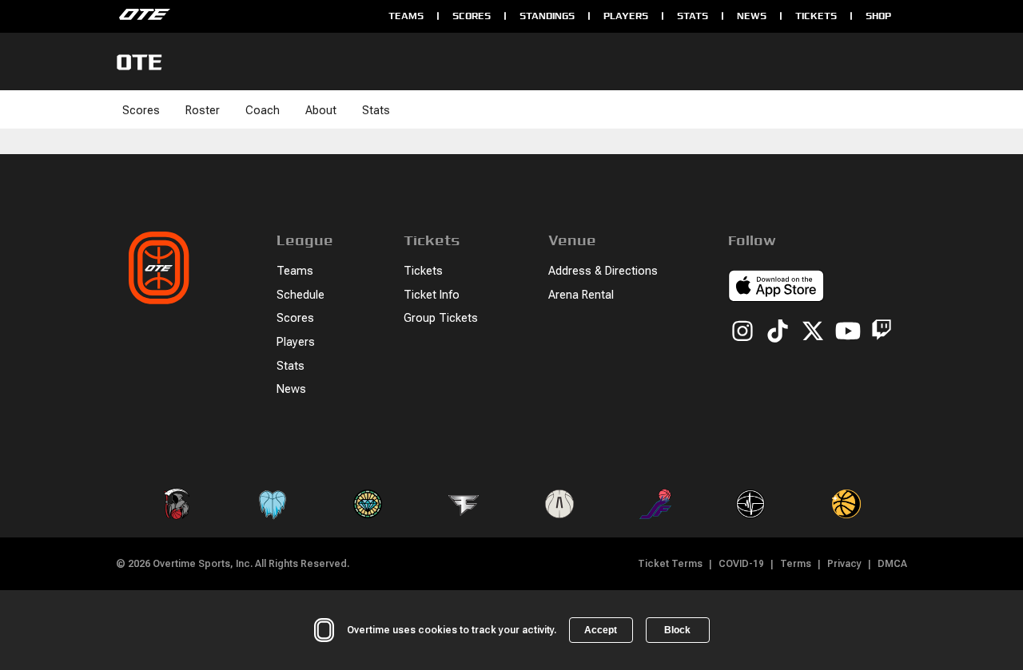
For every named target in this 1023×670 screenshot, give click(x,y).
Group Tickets (441, 318)
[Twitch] (881, 332)
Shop (878, 15)
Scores (471, 15)
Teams (406, 15)
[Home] (244, 16)
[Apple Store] (776, 288)
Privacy (844, 563)
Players (625, 15)
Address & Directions (603, 271)
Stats (692, 15)
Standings (547, 15)
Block (677, 630)
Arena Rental (581, 295)
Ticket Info (432, 295)
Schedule (300, 295)
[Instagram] (742, 332)
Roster (202, 110)
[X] (812, 332)
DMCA (892, 563)
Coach (262, 110)
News (751, 15)
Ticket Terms (670, 563)
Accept (600, 630)
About (320, 110)
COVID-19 (741, 563)
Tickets (816, 15)
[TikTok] (777, 332)
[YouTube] (848, 332)
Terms (795, 563)
